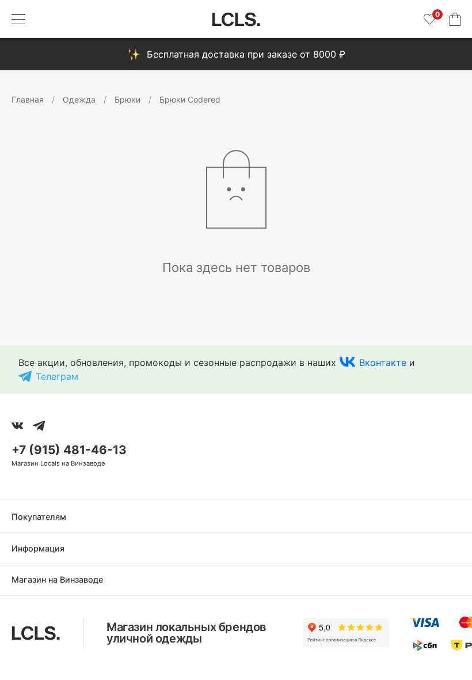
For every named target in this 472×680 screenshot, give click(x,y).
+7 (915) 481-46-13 (69, 450)
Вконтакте (382, 362)
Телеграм (57, 376)
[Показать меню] (18, 19)
